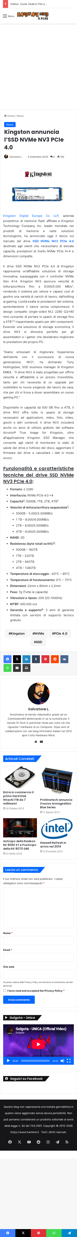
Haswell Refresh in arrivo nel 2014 (53, 844)
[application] (38, 1044)
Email (7, 949)
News (20, 115)
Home (11, 115)
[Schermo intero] (69, 1061)
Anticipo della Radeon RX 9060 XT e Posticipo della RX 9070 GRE (19, 845)
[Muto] (62, 1061)
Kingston (18, 633)
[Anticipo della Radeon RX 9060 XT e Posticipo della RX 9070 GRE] (20, 827)
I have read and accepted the (36, 990)
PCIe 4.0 (60, 633)
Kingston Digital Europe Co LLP (30, 216)
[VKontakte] (64, 659)
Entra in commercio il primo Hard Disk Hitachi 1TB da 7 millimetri (18, 798)
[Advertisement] (38, 68)
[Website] (35, 741)
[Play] (8, 1061)
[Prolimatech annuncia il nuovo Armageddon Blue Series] (57, 781)
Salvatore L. (16, 156)
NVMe (39, 633)
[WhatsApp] (7, 668)
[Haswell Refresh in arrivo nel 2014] (57, 828)
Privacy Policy (31, 982)
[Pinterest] (45, 659)
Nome (8, 933)
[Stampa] (26, 668)
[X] (17, 659)
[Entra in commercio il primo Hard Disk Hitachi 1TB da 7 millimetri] (20, 777)
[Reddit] (55, 659)
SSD (39, 642)
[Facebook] (7, 659)
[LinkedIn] (26, 659)
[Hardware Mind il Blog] (33, 16)
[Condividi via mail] (17, 668)
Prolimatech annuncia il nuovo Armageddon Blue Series (56, 803)
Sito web (8, 966)
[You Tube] (41, 741)
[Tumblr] (36, 659)
